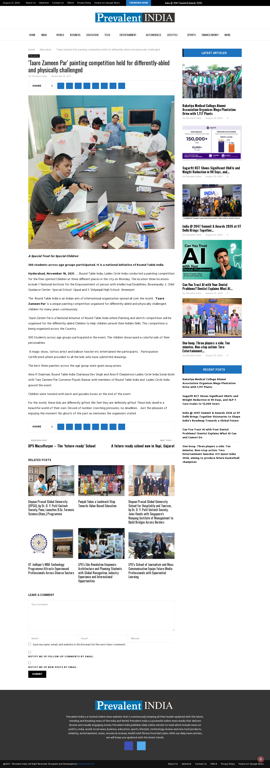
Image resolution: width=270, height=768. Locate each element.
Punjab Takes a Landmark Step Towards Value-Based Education (97, 503)
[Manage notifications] (261, 759)
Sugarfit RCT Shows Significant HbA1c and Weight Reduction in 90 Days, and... (211, 170)
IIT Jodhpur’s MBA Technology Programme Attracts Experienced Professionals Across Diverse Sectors (51, 568)
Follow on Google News (107, 3)
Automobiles (153, 35)
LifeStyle (172, 35)
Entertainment (128, 35)
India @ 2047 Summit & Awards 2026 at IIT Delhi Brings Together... (211, 228)
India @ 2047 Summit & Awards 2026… (184, 3)
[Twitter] (141, 745)
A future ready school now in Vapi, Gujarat (143, 445)
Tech (107, 35)
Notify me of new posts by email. (52, 667)
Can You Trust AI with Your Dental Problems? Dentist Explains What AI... (207, 286)
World (60, 35)
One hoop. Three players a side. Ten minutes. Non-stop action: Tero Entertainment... (206, 347)
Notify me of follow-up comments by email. (61, 656)
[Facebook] (128, 745)
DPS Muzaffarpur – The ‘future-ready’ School (61, 445)
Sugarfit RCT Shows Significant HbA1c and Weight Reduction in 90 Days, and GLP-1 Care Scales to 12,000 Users (210, 400)
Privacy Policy (84, 3)
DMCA (70, 3)
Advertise (44, 3)
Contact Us (58, 3)
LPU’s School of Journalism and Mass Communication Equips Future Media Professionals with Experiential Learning (151, 570)
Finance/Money (210, 35)
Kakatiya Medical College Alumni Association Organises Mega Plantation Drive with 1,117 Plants (209, 109)
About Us (31, 3)
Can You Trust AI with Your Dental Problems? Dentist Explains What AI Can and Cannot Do (209, 433)
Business (75, 35)
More (227, 35)
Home (32, 35)
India (44, 35)
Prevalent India (39, 76)
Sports (191, 35)
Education (92, 35)
